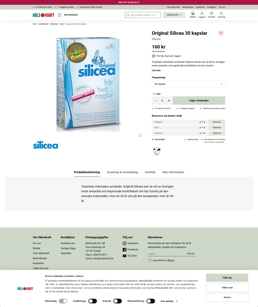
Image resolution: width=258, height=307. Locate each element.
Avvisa (227, 297)
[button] (89, 83)
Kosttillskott (43, 24)
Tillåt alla (227, 277)
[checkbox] (150, 260)
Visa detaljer (167, 301)
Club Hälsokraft (173, 7)
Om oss (222, 7)
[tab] (87, 172)
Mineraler (54, 24)
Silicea (156, 39)
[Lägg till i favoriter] (221, 33)
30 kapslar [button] (159, 84)
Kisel (62, 24)
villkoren (170, 260)
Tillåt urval (227, 287)
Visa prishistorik (158, 51)
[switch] (92, 301)
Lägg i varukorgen (199, 100)
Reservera (217, 122)
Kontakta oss (68, 243)
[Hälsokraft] (43, 15)
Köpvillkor (66, 253)
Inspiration (200, 7)
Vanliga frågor (68, 248)
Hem (35, 24)
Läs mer (156, 70)
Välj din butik (172, 15)
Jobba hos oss (40, 268)
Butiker (36, 248)
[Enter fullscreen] (140, 135)
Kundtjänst (211, 7)
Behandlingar (187, 7)
